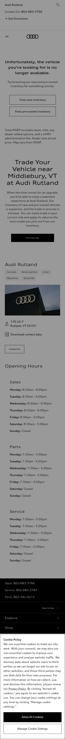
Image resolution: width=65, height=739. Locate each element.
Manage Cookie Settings (32, 728)
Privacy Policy (17, 688)
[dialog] (32, 686)
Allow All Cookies (32, 717)
